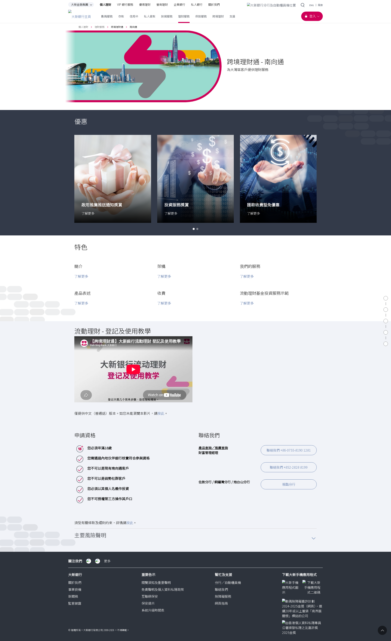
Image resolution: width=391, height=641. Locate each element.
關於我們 (214, 5)
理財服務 (99, 26)
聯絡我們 (221, 589)
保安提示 (148, 603)
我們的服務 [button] (250, 266)
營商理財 (162, 5)
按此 (160, 413)
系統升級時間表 (153, 610)
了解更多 (81, 276)
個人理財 (105, 5)
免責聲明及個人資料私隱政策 (163, 589)
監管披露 (74, 603)
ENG (311, 5)
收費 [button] (161, 293)
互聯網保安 (150, 596)
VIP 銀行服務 (125, 5)
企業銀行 (179, 5)
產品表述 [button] (82, 293)
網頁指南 (221, 603)
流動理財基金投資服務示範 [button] (264, 293)
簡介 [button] (78, 266)
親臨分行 (288, 484)
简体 (320, 5)
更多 (107, 560)
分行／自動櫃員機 (228, 582)
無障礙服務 (223, 596)
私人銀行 (196, 5)
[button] (194, 229)
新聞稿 (73, 596)
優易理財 (144, 5)
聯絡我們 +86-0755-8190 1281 (289, 450)
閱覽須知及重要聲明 (156, 582)
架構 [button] (161, 266)
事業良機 (74, 589)
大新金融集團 (79, 5)
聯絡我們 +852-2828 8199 (289, 467)
